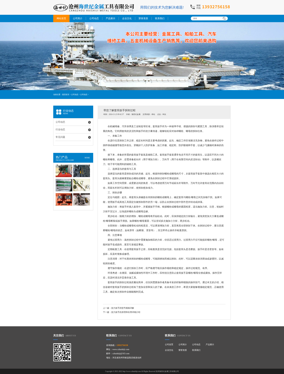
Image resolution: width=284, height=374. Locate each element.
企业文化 (127, 18)
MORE (87, 158)
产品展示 (110, 18)
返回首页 (65, 95)
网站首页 (61, 18)
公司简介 (77, 18)
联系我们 (159, 18)
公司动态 (94, 18)
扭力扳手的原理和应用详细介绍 (125, 312)
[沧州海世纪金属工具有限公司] (93, 8)
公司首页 (169, 344)
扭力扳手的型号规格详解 (122, 308)
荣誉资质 (143, 18)
